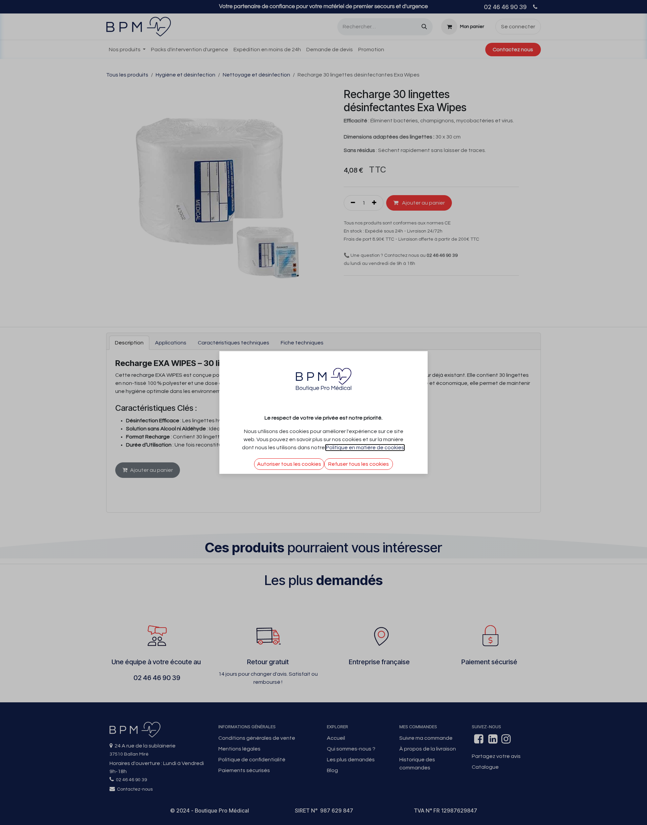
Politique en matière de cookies (365, 447)
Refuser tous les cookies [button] (358, 464)
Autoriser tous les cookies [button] (289, 464)
